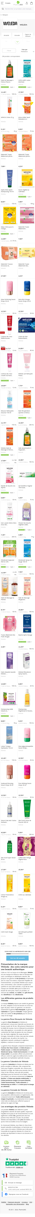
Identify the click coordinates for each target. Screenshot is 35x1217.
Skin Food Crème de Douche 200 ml (24, 821)
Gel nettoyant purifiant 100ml (25, 933)
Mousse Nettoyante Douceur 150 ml (7, 411)
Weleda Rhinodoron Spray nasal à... (24, 673)
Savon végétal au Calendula (23, 190)
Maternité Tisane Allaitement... (23, 228)
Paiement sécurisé (14, 1202)
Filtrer (9, 51)
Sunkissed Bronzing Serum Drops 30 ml (7, 784)
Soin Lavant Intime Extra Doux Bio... (8, 524)
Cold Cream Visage (7, 932)
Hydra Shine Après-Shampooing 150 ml (7, 190)
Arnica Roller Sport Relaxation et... (24, 118)
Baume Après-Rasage (25, 635)
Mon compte (27, 3)
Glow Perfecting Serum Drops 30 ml (8, 300)
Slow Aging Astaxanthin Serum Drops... (25, 747)
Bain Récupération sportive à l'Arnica (24, 411)
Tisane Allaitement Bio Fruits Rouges (8, 636)
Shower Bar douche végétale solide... (24, 524)
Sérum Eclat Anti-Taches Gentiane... (8, 821)
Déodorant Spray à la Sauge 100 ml (25, 561)
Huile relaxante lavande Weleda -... (8, 673)
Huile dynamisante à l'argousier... (24, 449)
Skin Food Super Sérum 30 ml (8, 858)
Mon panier (31, 3)
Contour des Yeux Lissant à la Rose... (7, 374)
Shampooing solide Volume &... (7, 710)
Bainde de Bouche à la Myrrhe (8, 486)
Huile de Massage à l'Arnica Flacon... (7, 81)
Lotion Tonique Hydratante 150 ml (7, 747)
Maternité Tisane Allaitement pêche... (7, 155)
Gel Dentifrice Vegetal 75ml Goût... (25, 486)
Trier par (24, 49)
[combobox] (17, 9)
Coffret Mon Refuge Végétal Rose (24, 858)
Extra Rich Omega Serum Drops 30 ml (24, 300)
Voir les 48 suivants (17, 958)
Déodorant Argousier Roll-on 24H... (7, 561)
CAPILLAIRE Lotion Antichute (24, 81)
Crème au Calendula (24, 895)
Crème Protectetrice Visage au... (7, 895)
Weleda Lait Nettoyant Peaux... (25, 374)
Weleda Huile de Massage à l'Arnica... (7, 449)
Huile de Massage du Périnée (7, 598)
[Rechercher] (3, 9)
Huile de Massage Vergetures (24, 598)
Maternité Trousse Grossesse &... (7, 265)
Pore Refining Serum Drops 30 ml (24, 784)
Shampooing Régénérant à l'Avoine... (25, 710)
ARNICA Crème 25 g (7, 117)
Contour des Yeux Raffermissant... (6, 337)
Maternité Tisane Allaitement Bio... (23, 265)
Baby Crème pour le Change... (7, 228)
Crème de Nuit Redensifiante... (23, 337)
